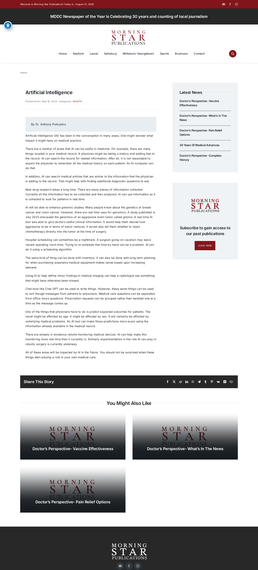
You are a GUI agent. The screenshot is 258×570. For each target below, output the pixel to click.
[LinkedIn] (187, 381)
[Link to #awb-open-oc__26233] (232, 53)
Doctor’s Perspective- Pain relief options (72, 502)
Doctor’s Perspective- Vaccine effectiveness (72, 448)
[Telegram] (199, 381)
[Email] (231, 381)
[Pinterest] (212, 381)
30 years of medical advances (199, 145)
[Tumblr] (205, 381)
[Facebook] (167, 381)
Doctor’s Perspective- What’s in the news (185, 448)
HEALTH (77, 101)
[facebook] (230, 4)
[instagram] (236, 4)
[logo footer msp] (129, 542)
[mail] (223, 4)
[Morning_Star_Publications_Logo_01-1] (129, 31)
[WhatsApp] (193, 381)
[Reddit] (180, 381)
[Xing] (225, 381)
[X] (174, 381)
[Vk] (218, 381)
